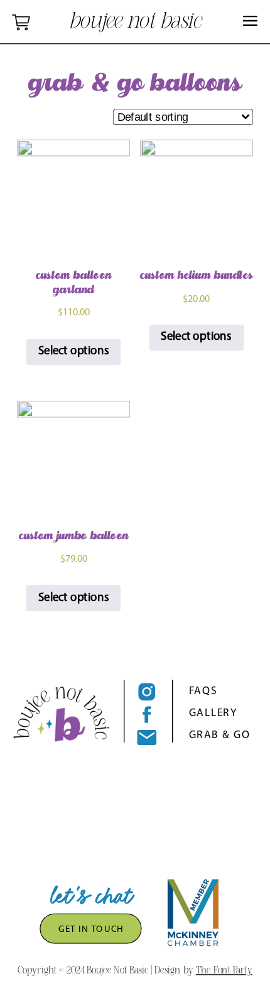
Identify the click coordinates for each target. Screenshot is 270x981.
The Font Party (224, 969)
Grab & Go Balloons (135, 87)
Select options (73, 351)
